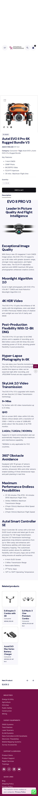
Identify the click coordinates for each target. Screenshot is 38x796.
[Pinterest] (11, 127)
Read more (28, 604)
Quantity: (5, 179)
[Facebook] (4, 127)
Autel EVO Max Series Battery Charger (9, 650)
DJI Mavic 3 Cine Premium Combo (27, 614)
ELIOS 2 (5, 684)
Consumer (13, 151)
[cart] (33, 48)
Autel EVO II (27, 151)
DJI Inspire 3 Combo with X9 (10, 613)
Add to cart (10, 604)
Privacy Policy (20, 792)
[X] (7, 127)
